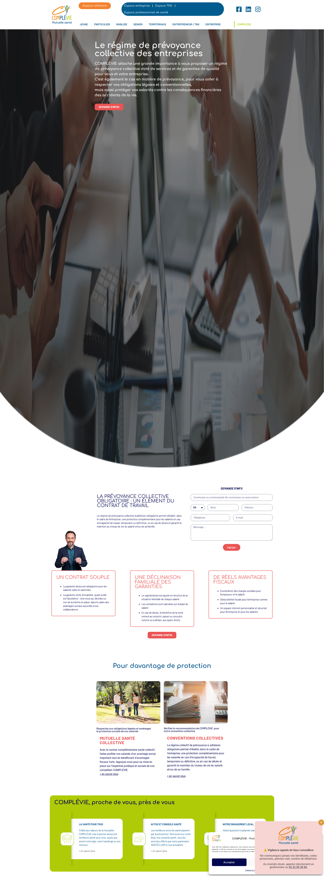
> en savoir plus (109, 774)
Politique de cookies (252, 870)
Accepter (229, 862)
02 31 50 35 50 (298, 867)
